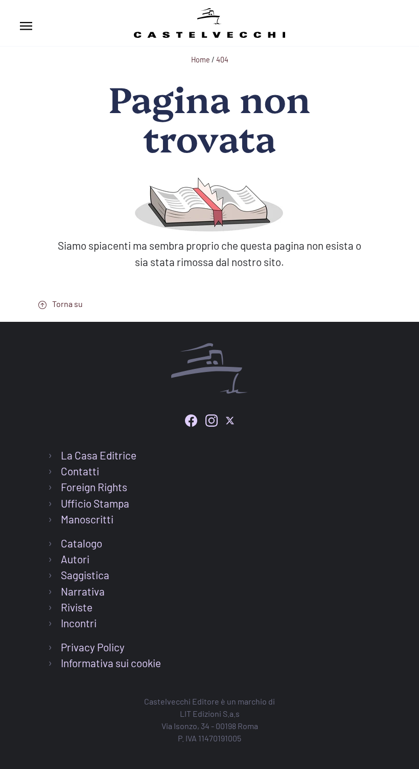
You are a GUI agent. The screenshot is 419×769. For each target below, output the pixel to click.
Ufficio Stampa (95, 503)
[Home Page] (209, 21)
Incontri (79, 623)
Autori (75, 559)
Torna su (67, 304)
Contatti (80, 471)
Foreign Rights (94, 486)
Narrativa (83, 591)
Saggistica (85, 574)
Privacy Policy (93, 647)
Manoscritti (87, 519)
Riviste (76, 607)
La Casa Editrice (98, 455)
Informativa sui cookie (111, 662)
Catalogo (81, 543)
